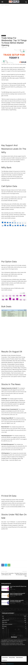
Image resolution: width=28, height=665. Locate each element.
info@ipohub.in (10, 663)
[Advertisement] (14, 20)
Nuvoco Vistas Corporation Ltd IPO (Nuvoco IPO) (7, 574)
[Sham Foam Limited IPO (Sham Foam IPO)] (5, 588)
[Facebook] (2, 565)
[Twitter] (5, 565)
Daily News (7, 5)
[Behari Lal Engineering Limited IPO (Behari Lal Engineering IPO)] (5, 595)
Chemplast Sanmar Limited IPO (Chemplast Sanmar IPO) (20, 575)
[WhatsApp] (9, 565)
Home (2, 5)
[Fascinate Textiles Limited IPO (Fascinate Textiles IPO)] (5, 602)
